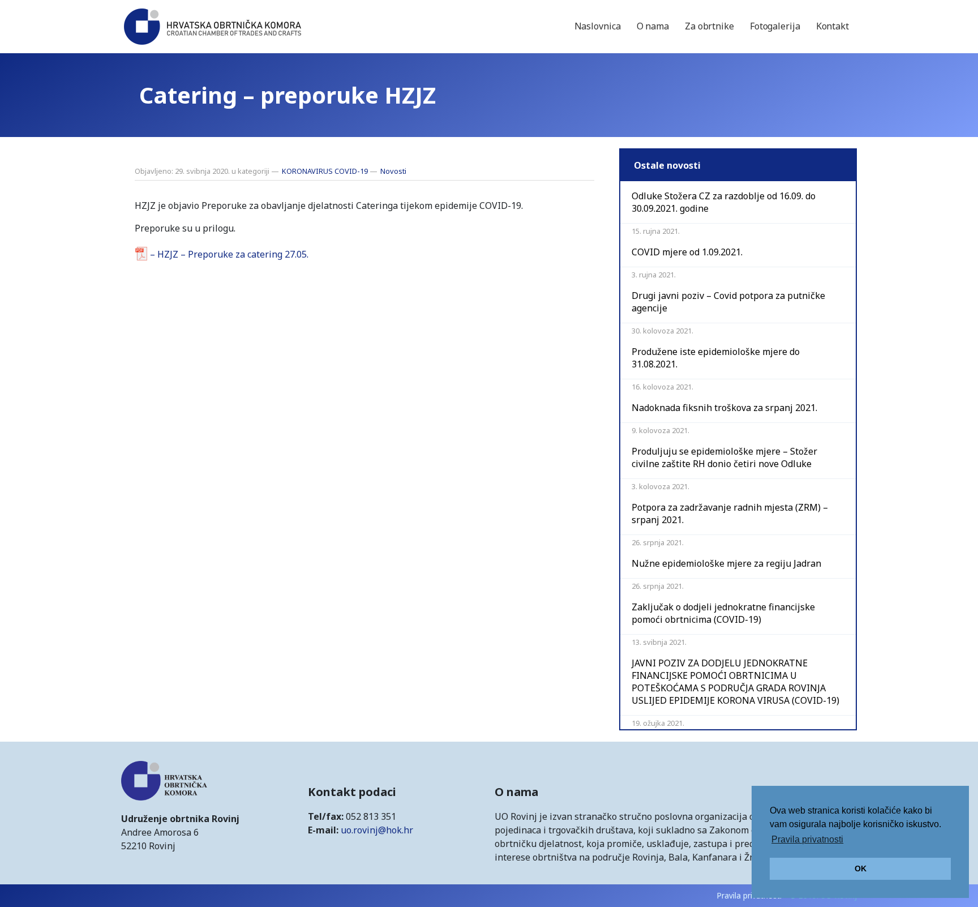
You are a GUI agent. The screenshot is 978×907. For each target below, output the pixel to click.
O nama (653, 26)
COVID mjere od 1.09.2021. (687, 252)
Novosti (393, 171)
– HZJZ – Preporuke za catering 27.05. (229, 254)
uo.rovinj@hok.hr (377, 830)
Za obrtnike (709, 26)
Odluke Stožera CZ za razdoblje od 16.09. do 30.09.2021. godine (724, 202)
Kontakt (832, 26)
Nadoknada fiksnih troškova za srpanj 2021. (724, 407)
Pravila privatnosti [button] (807, 839)
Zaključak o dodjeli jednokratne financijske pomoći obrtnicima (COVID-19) (723, 613)
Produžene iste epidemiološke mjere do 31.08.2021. (716, 357)
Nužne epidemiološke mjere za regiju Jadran (726, 563)
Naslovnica (597, 26)
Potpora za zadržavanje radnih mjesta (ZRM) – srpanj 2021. (730, 513)
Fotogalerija (775, 26)
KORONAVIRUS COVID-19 (325, 171)
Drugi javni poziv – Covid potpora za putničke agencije (728, 301)
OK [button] (861, 868)
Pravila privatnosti (749, 895)
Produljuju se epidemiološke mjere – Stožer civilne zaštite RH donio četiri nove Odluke (724, 457)
